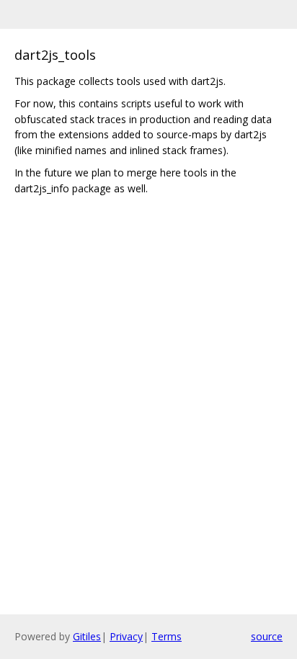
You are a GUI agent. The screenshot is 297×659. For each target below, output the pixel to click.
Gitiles (87, 636)
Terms (166, 636)
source (267, 636)
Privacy (126, 636)
